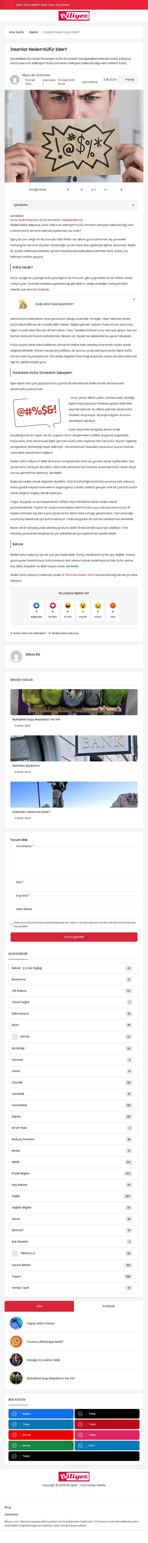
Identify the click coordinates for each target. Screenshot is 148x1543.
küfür (34, 289)
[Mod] (129, 1537)
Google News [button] (36, 188)
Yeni (39, 1306)
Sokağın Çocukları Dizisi (43, 1360)
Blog (8, 1507)
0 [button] (80, 188)
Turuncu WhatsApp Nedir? (45, 1342)
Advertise (11, 1514)
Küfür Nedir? (18, 220)
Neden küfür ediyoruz (65, 633)
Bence (78, 220)
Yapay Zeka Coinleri (41, 1323)
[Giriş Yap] (55, 1537)
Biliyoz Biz (28, 75)
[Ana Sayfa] (92, 1537)
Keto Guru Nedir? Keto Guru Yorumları (43, 5)
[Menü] (6, 16)
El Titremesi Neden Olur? (78, 575)
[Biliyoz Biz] (74, 16)
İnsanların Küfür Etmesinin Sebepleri (50, 220)
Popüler (109, 1306)
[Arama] (142, 16)
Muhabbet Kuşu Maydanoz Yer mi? (51, 1378)
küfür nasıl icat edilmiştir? (29, 633)
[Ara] (18, 1537)
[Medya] (60, 1494)
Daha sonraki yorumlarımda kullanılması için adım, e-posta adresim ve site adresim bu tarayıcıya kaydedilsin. (74, 924)
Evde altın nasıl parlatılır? (55, 304)
